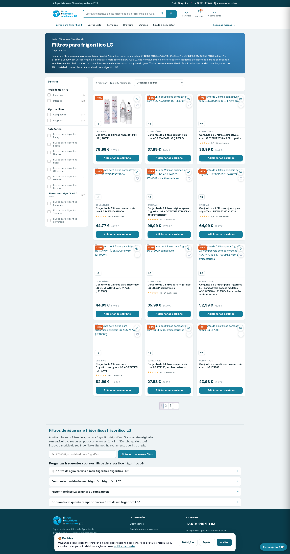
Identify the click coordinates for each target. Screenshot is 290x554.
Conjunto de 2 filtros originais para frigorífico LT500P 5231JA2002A (219, 210)
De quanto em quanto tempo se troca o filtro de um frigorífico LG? (96, 502)
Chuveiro (128, 24)
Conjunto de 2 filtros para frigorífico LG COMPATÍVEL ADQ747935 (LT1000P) (117, 288)
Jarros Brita (94, 24)
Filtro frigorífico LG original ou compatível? (80, 492)
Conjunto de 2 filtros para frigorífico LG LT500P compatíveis (169, 286)
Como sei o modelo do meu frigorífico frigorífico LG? (86, 481)
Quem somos (137, 523)
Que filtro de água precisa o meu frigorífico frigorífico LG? (90, 471)
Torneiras (112, 24)
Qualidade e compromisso (144, 529)
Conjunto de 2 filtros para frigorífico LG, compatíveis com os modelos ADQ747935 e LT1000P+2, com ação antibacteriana (220, 289)
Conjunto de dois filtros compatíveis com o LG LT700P (220, 365)
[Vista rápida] (137, 99)
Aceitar (224, 542)
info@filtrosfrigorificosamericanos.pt (206, 530)
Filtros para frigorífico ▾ (68, 24)
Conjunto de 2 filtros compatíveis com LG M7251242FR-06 (115, 210)
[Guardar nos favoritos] (137, 105)
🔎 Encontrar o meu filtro (137, 454)
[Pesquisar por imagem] (162, 13)
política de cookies (124, 546)
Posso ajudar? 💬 (273, 547)
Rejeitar (207, 542)
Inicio (54, 38)
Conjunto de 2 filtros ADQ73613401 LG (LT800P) (116, 136)
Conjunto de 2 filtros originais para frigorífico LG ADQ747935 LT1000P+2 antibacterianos (169, 211)
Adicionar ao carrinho (117, 157)
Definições (188, 542)
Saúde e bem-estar (164, 24)
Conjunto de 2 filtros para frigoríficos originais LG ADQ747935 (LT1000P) (116, 367)
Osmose (143, 24)
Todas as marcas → (224, 24)
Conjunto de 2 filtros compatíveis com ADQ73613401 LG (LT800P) (167, 136)
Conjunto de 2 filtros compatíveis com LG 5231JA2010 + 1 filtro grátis (220, 136)
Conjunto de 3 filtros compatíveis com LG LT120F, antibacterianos (167, 365)
